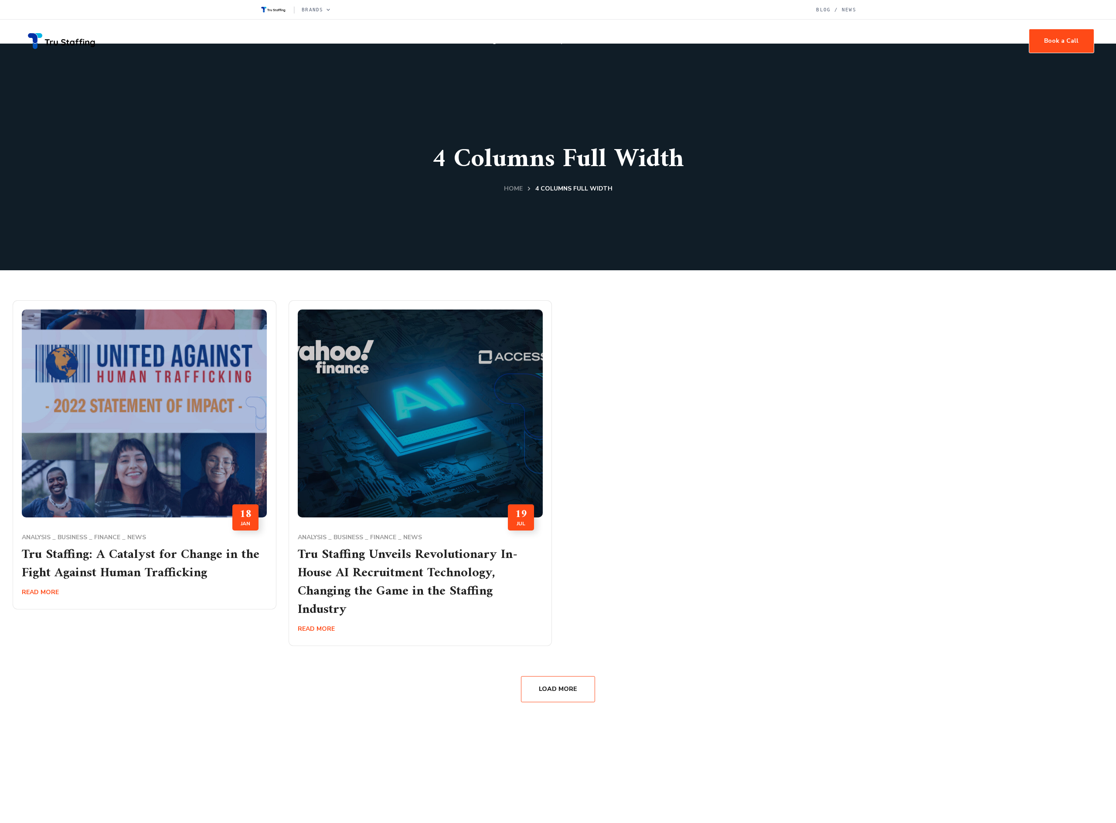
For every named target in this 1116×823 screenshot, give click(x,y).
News (136, 537)
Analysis (36, 537)
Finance (107, 537)
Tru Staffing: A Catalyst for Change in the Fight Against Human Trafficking (140, 564)
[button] (1061, 41)
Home (513, 188)
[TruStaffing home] (273, 10)
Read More (40, 592)
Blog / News (836, 10)
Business (72, 537)
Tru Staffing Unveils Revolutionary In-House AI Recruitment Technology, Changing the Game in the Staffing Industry (407, 582)
